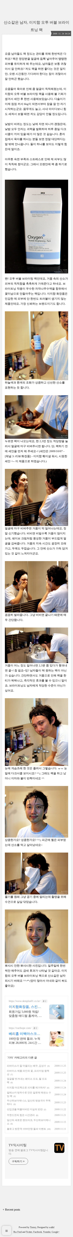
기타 (10, 1057)
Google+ (56, 1232)
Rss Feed (17, 1232)
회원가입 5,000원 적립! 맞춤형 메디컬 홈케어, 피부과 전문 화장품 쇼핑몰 (25, 1014)
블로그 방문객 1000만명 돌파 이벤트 (26, 1128)
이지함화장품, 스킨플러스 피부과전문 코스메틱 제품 (25, 1007)
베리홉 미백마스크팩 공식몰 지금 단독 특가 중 (24, 1034)
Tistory (33, 1227)
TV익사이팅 (18, 1145)
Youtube (47, 1232)
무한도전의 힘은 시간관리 (21, 1115)
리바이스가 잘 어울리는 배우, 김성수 (26, 1065)
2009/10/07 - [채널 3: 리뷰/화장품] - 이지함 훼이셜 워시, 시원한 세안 (36, 456)
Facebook (37, 1232)
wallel (51, 1227)
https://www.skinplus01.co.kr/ (24, 1001)
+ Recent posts (11, 1209)
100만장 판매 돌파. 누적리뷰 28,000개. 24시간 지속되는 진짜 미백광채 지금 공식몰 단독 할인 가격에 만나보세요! (25, 1041)
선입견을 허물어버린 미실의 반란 (25, 1109)
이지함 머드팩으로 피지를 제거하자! (26, 1087)
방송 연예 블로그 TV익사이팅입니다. (28, 1152)
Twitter (29, 1232)
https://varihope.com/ (20, 1028)
